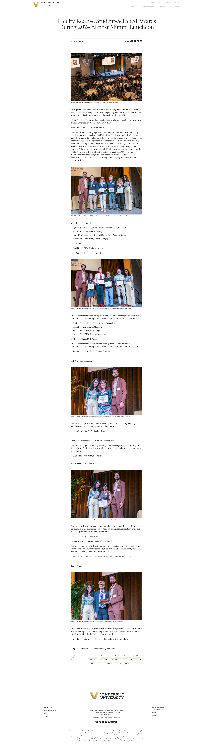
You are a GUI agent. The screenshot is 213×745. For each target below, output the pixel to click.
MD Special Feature (96, 664)
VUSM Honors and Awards (133, 664)
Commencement (106, 656)
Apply (46, 713)
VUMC (174, 2)
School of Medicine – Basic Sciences (158, 709)
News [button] (169, 6)
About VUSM (48, 708)
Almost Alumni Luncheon (119, 660)
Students (160, 2)
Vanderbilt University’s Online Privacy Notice (106, 717)
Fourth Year (127, 656)
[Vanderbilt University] (106, 695)
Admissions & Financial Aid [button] (148, 6)
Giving (168, 2)
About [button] (177, 6)
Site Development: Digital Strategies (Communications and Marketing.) (107, 741)
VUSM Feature (92, 660)
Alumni (153, 2)
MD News (138, 656)
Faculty (117, 656)
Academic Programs (50, 710)
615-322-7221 (102, 715)
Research (162, 6)
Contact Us (111, 715)
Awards (94, 656)
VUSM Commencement (114, 664)
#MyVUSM (104, 660)
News (46, 716)
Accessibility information (77, 739)
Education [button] (133, 6)
